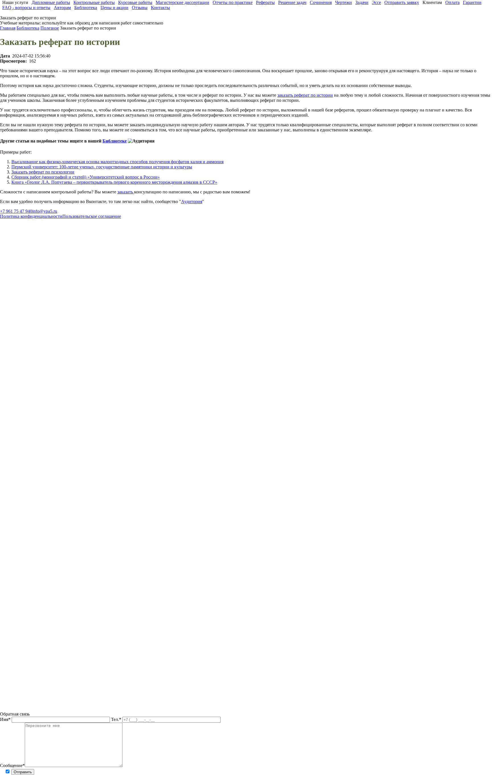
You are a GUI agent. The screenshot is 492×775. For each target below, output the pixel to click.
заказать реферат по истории (305, 95)
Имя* (6, 719)
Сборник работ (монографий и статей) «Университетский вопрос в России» (85, 177)
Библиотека (85, 7)
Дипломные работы (51, 2)
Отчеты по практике (233, 2)
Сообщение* (12, 765)
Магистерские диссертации (182, 2)
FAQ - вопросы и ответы (26, 7)
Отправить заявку (401, 2)
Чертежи (343, 2)
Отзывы (139, 7)
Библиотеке (114, 141)
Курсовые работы (135, 2)
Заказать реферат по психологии (42, 172)
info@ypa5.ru (44, 211)
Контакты (160, 7)
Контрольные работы (94, 2)
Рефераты (265, 2)
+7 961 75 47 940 (16, 211)
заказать (125, 191)
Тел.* (116, 719)
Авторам (62, 7)
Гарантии (472, 2)
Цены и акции (114, 7)
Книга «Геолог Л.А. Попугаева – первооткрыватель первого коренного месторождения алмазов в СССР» (114, 182)
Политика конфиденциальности (31, 216)
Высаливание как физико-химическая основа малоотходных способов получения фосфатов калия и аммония (117, 161)
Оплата (452, 2)
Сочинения (321, 2)
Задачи (361, 2)
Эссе (376, 2)
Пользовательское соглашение (91, 216)
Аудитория (191, 201)
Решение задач (292, 2)
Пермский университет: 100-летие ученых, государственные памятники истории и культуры (101, 166)
